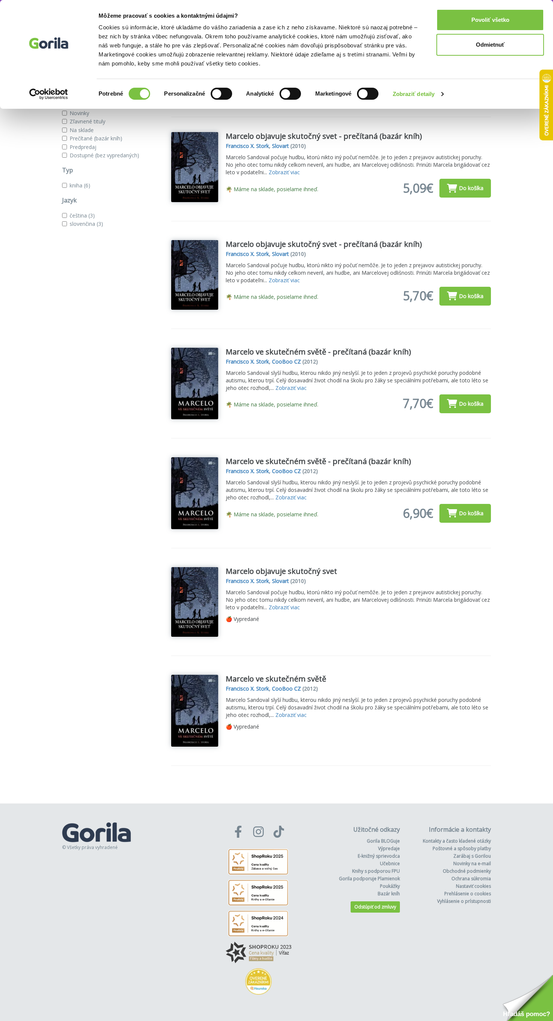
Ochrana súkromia (471, 878)
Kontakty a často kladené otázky (457, 841)
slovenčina (86, 223)
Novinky (79, 113)
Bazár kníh (389, 893)
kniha (80, 185)
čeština (82, 215)
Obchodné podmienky (467, 871)
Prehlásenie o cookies (467, 893)
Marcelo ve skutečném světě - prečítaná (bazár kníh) (318, 352)
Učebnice (390, 863)
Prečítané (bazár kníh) (96, 138)
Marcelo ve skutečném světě (276, 679)
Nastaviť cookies (473, 886)
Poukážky (390, 886)
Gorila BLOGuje (383, 841)
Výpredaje (389, 848)
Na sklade (82, 130)
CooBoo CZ (286, 361)
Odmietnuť (490, 44)
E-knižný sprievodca (379, 856)
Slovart (280, 145)
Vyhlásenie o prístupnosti (464, 901)
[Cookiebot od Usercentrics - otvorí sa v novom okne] (49, 94)
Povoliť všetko (490, 20)
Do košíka (471, 188)
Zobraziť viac (284, 172)
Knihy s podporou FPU (376, 871)
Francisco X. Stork (247, 145)
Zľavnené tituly (87, 121)
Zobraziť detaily (414, 94)
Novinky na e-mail (472, 863)
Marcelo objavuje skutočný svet (281, 571)
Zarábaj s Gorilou (472, 856)
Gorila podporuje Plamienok (369, 878)
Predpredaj (83, 147)
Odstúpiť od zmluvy (375, 907)
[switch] (221, 94)
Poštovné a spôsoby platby (462, 848)
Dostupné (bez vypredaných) (104, 155)
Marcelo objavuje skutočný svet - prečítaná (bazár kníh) (324, 136)
